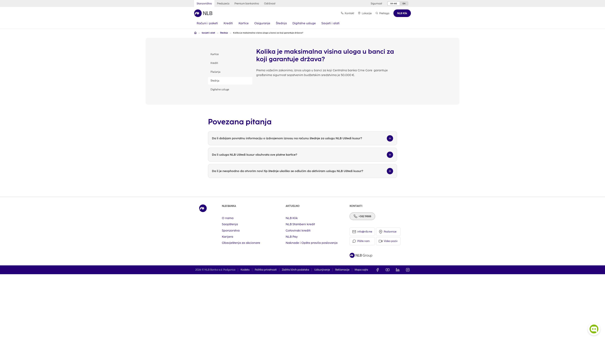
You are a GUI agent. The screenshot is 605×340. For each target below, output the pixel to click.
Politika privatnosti (266, 269)
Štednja (214, 80)
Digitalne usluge (219, 89)
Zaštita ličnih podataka (295, 269)
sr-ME (393, 3)
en (404, 3)
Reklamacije (342, 269)
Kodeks (245, 269)
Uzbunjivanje (322, 269)
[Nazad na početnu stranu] (203, 13)
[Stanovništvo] (195, 32)
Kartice (214, 54)
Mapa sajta (361, 269)
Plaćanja (215, 71)
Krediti (214, 63)
